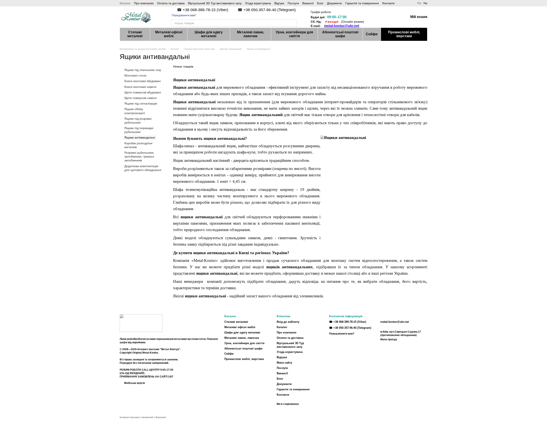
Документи (334, 3)
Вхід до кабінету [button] (288, 321)
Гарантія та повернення (362, 3)
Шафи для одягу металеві (209, 34)
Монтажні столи (135, 75)
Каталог (125, 3)
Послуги (293, 3)
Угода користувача (258, 3)
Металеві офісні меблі (168, 34)
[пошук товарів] (293, 23)
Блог (320, 3)
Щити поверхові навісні (140, 98)
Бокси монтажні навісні (140, 86)
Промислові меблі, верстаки (404, 34)
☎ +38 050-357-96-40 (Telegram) (267, 10)
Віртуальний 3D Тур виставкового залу (215, 3)
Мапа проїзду (388, 339)
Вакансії (308, 3)
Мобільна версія (134, 383)
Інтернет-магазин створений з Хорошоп (143, 417)
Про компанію (144, 3)
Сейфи (372, 34)
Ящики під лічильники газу (142, 70)
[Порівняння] (371, 17)
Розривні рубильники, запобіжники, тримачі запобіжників (139, 156)
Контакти (388, 3)
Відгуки (279, 3)
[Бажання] (382, 17)
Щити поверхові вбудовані (142, 92)
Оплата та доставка (171, 3)
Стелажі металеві (135, 34)
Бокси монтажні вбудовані (142, 81)
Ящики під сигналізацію (140, 103)
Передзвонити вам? (184, 15)
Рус (419, 3)
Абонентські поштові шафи (340, 34)
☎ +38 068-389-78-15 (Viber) (202, 10)
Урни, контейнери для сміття (294, 34)
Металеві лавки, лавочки (250, 34)
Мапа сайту (284, 362)
